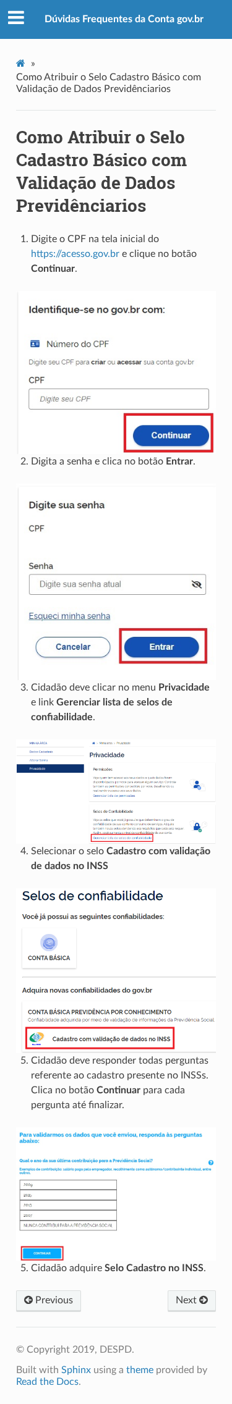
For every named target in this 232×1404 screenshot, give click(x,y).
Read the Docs (47, 1382)
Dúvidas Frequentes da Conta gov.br (124, 19)
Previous (53, 1300)
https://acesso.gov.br (75, 254)
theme (139, 1370)
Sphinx (76, 1370)
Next (187, 1300)
